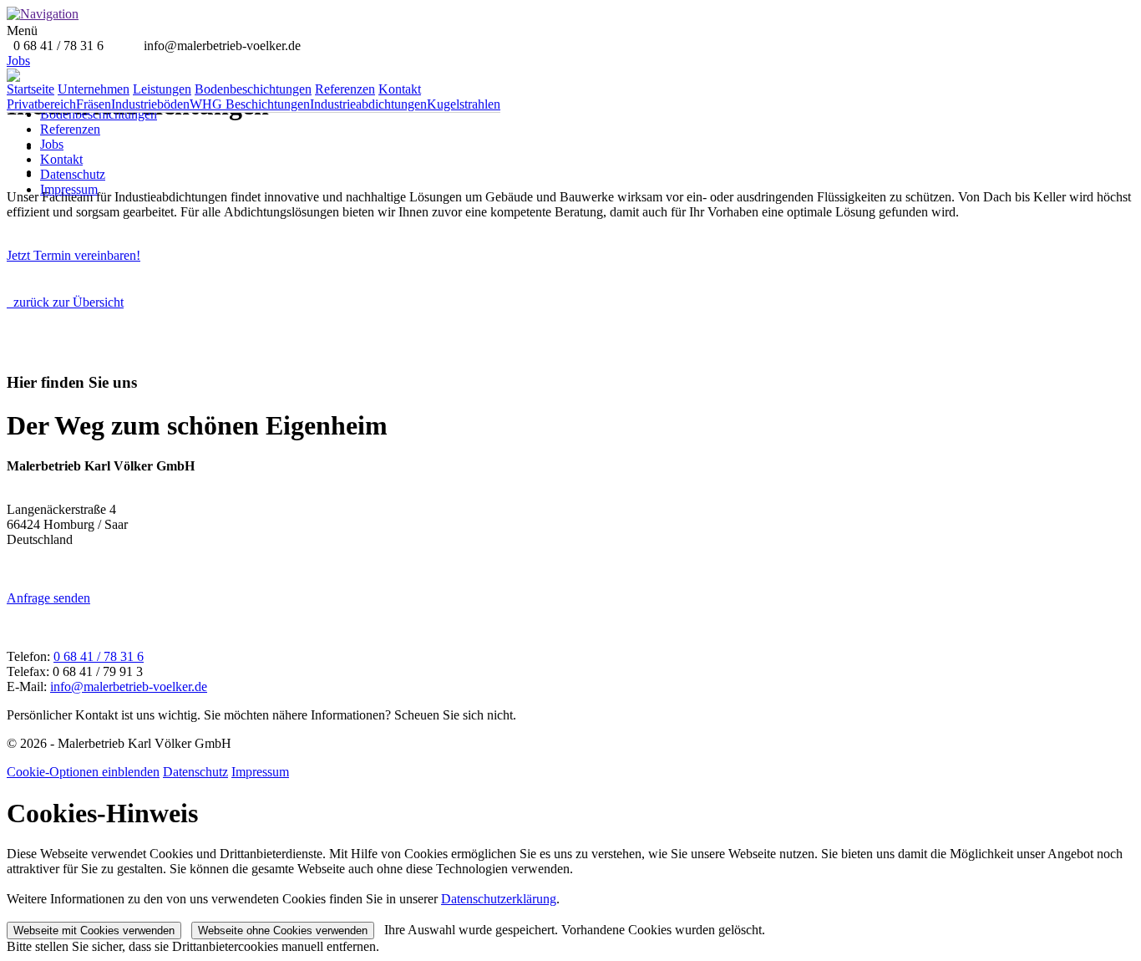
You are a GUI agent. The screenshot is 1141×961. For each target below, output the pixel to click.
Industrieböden (150, 104)
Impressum (69, 189)
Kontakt (61, 159)
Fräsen (93, 104)
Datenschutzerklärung (498, 899)
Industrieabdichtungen (368, 104)
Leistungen (162, 89)
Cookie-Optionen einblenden (83, 772)
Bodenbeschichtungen (98, 114)
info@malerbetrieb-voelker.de (128, 686)
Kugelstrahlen (463, 104)
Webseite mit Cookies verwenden (94, 930)
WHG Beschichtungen (250, 104)
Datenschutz (72, 174)
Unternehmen (93, 89)
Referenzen (70, 129)
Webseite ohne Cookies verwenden (283, 930)
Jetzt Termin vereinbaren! (73, 255)
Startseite (30, 89)
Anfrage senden (48, 598)
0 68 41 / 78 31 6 (98, 656)
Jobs (51, 144)
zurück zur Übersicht (65, 302)
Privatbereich (41, 104)
